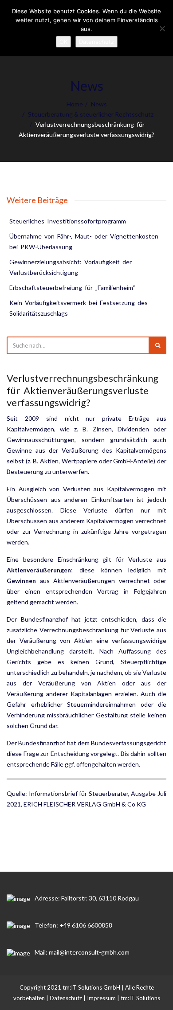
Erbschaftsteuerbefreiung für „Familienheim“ (72, 287)
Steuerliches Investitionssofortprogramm (67, 221)
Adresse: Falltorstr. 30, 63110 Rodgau (87, 898)
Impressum (101, 998)
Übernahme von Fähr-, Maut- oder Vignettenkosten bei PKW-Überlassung (84, 241)
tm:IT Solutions (140, 998)
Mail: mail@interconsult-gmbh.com (82, 952)
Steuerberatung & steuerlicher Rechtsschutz (90, 114)
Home (75, 104)
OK (63, 41)
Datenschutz (66, 998)
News (99, 104)
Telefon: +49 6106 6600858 (73, 925)
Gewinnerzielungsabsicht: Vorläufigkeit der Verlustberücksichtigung (71, 267)
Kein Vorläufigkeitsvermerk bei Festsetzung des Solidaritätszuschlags (79, 308)
